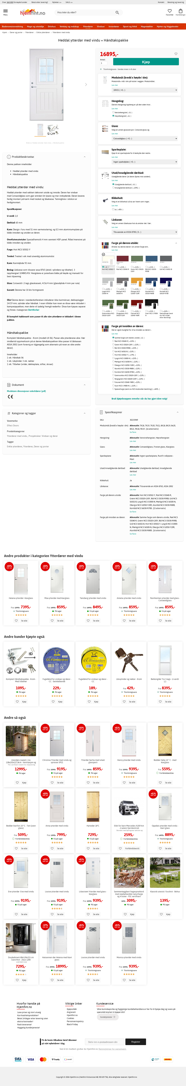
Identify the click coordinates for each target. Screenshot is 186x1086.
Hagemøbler (147, 26)
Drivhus (52, 26)
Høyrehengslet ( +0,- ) (123, 116)
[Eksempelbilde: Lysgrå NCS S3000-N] (111, 284)
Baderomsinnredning (12, 26)
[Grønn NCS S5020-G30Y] (137, 258)
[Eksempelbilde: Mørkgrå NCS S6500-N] (126, 284)
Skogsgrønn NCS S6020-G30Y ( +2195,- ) (130, 379)
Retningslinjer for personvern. (112, 1049)
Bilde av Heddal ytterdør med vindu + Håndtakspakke (45, 143)
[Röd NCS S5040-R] (122, 258)
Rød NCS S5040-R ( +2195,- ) (125, 341)
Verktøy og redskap (69, 26)
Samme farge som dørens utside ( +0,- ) (129, 338)
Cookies (70, 1018)
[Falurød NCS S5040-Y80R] (137, 303)
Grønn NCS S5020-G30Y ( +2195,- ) (127, 345)
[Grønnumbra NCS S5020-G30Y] (108, 303)
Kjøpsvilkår (72, 1009)
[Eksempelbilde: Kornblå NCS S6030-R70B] (169, 284)
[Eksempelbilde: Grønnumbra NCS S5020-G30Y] (111, 306)
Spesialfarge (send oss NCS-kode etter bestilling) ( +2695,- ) (137, 389)
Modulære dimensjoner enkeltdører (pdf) (26, 391)
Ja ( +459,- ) (119, 209)
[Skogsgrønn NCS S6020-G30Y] (122, 303)
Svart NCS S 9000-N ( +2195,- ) (126, 386)
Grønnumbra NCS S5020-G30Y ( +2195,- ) (130, 375)
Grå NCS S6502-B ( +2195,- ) (125, 351)
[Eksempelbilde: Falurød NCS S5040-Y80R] (140, 306)
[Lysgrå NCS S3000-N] (108, 280)
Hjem (4, 32)
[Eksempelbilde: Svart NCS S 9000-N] (155, 306)
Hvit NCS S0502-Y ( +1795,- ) (125, 355)
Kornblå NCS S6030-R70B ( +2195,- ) (128, 372)
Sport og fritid (130, 26)
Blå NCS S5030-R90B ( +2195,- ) (126, 348)
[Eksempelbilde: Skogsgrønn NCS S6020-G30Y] (126, 306)
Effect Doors (13, 425)
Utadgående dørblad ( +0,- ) (125, 184)
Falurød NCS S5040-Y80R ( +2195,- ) (128, 382)
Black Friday (72, 1024)
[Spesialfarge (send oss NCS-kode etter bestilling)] (159, 303)
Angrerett (71, 1012)
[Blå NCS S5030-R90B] (151, 258)
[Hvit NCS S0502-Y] (108, 258)
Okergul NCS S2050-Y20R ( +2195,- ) (128, 365)
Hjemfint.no (72, 1015)
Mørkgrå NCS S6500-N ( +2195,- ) (127, 362)
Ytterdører (88, 26)
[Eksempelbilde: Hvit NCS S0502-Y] (111, 262)
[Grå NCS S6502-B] (166, 258)
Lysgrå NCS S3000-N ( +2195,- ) (126, 358)
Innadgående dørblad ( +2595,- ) (127, 188)
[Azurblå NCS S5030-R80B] (151, 280)
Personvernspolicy (75, 1021)
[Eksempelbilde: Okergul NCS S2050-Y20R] (140, 284)
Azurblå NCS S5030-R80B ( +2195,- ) (128, 368)
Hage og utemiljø (35, 26)
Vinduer (101, 26)
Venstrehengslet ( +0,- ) (123, 112)
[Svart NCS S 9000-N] (151, 303)
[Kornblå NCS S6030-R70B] (166, 280)
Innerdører (114, 26)
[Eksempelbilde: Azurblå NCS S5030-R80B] (155, 284)
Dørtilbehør (33, 309)
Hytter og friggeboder (167, 26)
